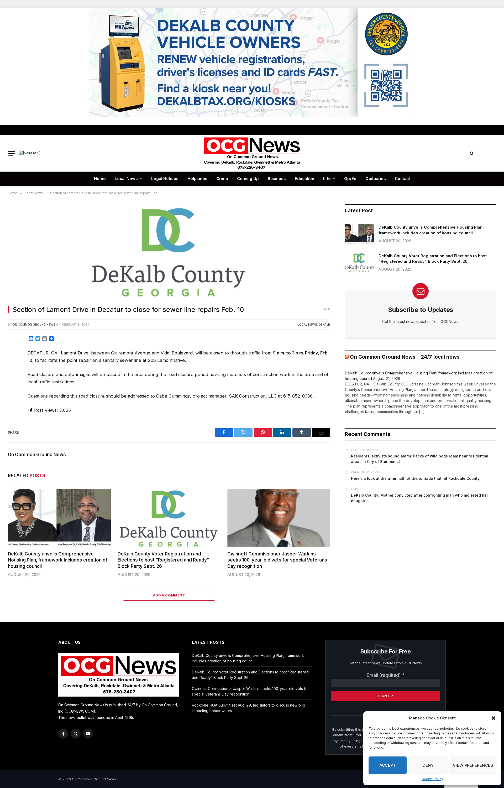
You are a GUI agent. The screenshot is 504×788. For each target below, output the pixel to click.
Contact (402, 178)
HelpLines (197, 178)
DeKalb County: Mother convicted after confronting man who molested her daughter (419, 498)
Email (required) (385, 675)
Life (327, 178)
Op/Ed (350, 178)
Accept (388, 765)
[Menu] (11, 153)
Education (304, 178)
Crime (222, 178)
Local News (126, 178)
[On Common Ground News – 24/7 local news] (252, 153)
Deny (428, 765)
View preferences (473, 765)
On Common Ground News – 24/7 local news (405, 357)
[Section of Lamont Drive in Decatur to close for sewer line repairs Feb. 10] (169, 252)
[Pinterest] (14, 389)
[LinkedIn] (14, 377)
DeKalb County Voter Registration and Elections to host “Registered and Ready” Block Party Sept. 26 (163, 560)
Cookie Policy (432, 779)
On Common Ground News (34, 324)
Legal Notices (164, 178)
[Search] (472, 153)
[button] (493, 718)
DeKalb (324, 324)
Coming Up (248, 178)
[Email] (14, 401)
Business (277, 178)
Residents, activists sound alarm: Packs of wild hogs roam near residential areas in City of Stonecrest (419, 459)
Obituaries (375, 178)
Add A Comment (169, 595)
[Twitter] (14, 365)
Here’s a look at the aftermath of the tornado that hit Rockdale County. (415, 478)
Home (100, 178)
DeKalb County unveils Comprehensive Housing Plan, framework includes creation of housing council (57, 560)
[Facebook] (14, 353)
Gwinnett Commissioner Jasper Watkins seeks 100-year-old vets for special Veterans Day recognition (277, 560)
